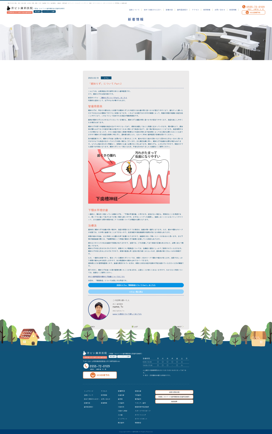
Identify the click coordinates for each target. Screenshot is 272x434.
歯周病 (120, 399)
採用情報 (206, 9)
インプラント (122, 419)
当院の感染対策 (174, 392)
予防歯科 (138, 395)
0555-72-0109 (255, 6)
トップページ (88, 391)
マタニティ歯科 (140, 403)
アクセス (195, 9)
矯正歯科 (121, 423)
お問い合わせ (220, 9)
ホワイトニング (140, 415)
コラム (106, 78)
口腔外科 (121, 407)
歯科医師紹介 (182, 9)
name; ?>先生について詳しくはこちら (127, 314)
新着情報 (233, 9)
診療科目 (121, 391)
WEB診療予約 (255, 12)
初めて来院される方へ (153, 9)
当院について (134, 9)
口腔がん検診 (122, 411)
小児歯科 (121, 403)
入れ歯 (120, 415)
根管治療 (138, 391)
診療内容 (169, 9)
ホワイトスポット (141, 419)
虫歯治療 (121, 395)
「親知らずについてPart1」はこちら (113, 98)
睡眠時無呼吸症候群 (142, 407)
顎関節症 (138, 423)
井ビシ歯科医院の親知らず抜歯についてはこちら (106, 276)
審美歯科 (138, 399)
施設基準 (174, 401)
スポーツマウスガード (142, 411)
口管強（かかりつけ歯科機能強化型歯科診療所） (174, 397)
